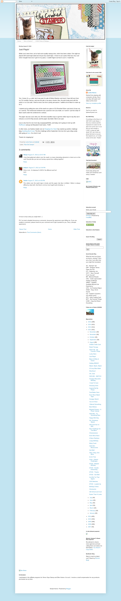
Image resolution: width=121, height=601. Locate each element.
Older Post (77, 229)
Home (19, 41)
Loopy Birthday (93, 440)
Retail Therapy (93, 347)
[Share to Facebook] (52, 142)
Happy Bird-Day (94, 418)
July (91, 497)
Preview (88, 215)
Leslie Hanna (92, 92)
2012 (90, 329)
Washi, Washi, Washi (95, 366)
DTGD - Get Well (94, 474)
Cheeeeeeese (93, 433)
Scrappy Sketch (94, 399)
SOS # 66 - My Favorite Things (94, 350)
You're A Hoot (93, 401)
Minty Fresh (92, 443)
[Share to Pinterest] (54, 142)
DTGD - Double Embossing (94, 468)
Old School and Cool (95, 492)
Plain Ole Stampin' (29, 144)
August (92, 342)
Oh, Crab (92, 373)
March (92, 508)
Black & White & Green (94, 359)
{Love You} (92, 457)
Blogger (68, 588)
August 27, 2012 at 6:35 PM (36, 180)
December (93, 332)
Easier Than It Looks (95, 494)
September (93, 339)
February (93, 510)
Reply (25, 162)
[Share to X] (50, 142)
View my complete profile (93, 103)
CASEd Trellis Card (95, 344)
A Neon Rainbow (94, 438)
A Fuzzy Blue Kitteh (95, 368)
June (91, 500)
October (92, 337)
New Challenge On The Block (95, 429)
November (93, 334)
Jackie (25, 180)
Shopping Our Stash (50, 129)
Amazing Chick (93, 385)
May (91, 503)
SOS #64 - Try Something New (94, 414)
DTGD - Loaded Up (95, 484)
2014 (90, 324)
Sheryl (25, 154)
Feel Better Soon (94, 392)
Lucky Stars (92, 354)
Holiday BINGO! (94, 363)
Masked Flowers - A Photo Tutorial (95, 410)
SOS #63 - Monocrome (93, 446)
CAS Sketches (93, 481)
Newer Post (22, 229)
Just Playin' (92, 356)
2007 (90, 527)
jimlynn (25, 167)
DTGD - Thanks (94, 472)
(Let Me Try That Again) (94, 478)
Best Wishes (93, 407)
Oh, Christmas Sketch (93, 421)
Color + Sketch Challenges (93, 460)
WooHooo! (92, 371)
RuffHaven (22, 125)
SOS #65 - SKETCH (95, 376)
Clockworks (92, 489)
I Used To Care (93, 383)
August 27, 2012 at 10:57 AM (36, 154)
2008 (90, 524)
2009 (90, 521)
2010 (90, 519)
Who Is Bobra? (28, 41)
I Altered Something (95, 404)
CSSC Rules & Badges (42, 41)
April (91, 505)
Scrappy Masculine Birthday (95, 379)
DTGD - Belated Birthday (94, 464)
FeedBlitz (89, 217)
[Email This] (46, 142)
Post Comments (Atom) (34, 232)
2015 (90, 322)
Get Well (91, 450)
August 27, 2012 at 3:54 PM (37, 167)
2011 (89, 516)
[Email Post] (43, 142)
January (92, 513)
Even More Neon (94, 435)
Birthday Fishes (94, 486)
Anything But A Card (28, 131)
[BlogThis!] (48, 142)
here (29, 133)
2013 (90, 327)
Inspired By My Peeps (93, 389)
